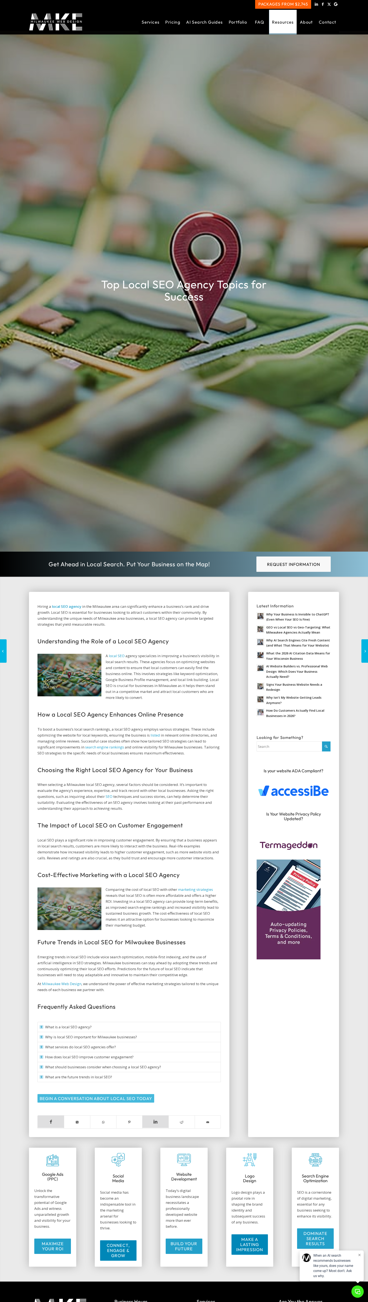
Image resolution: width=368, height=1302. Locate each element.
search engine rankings (104, 747)
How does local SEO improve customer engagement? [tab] (89, 1056)
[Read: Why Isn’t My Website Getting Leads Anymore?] (260, 699)
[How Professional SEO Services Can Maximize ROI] (364, 651)
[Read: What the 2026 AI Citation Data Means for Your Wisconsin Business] (260, 655)
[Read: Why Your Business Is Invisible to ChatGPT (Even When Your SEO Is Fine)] (260, 616)
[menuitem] (150, 22)
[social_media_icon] (118, 1160)
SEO (109, 796)
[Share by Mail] (208, 1122)
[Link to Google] (336, 4)
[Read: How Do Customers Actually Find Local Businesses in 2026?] (260, 712)
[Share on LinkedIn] (155, 1122)
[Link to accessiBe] (294, 791)
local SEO (117, 655)
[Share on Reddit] (182, 1122)
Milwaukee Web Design (61, 983)
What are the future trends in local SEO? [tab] (78, 1077)
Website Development (184, 1177)
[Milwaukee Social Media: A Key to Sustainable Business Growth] (3, 651)
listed (155, 735)
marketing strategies (195, 889)
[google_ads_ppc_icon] (52, 1160)
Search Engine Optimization (315, 1178)
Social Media (118, 1178)
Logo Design (249, 1178)
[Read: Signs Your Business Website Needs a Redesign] (260, 686)
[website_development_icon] (184, 1160)
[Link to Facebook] (323, 4)
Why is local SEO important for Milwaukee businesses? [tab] (91, 1036)
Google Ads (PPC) (52, 1177)
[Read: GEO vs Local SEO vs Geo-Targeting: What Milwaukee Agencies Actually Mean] (260, 629)
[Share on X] (77, 1122)
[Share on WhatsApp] (103, 1122)
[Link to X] (329, 4)
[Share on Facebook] (51, 1122)
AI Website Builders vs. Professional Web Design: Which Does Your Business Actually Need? (297, 671)
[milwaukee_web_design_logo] (55, 22)
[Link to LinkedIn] (316, 4)
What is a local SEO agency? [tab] (68, 1026)
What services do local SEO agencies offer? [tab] (80, 1046)
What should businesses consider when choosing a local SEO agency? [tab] (103, 1066)
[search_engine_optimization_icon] (315, 1160)
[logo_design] (249, 1160)
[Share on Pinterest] (129, 1122)
